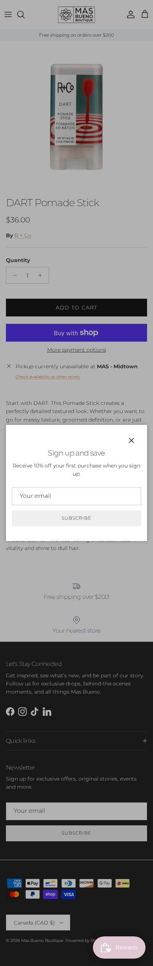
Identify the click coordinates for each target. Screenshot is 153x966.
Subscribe (76, 518)
